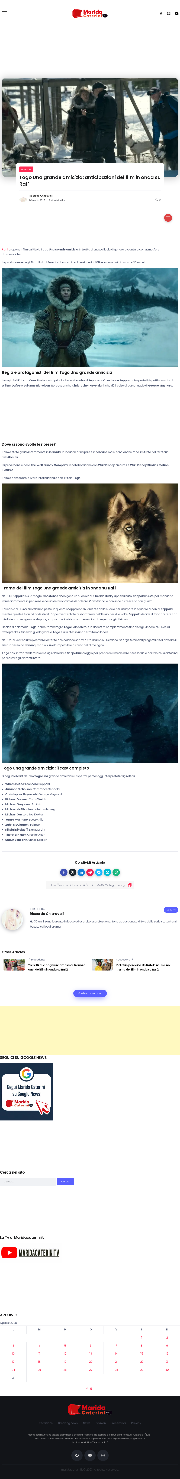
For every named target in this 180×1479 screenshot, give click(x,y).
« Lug (88, 1388)
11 (39, 1354)
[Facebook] (160, 13)
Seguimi (171, 909)
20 (90, 1362)
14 (116, 1354)
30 (167, 1370)
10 (13, 1354)
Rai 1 (5, 249)
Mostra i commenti (90, 993)
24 (13, 1370)
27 (90, 1370)
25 (39, 1370)
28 (116, 1370)
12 (65, 1354)
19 (65, 1362)
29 (141, 1370)
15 (141, 1354)
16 (167, 1354)
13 (90, 1354)
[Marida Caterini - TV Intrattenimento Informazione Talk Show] (90, 13)
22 (141, 1362)
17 (13, 1362)
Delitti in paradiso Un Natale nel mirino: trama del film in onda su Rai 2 (143, 967)
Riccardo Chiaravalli (40, 195)
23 (167, 1362)
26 (65, 1370)
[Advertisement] (90, 1030)
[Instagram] (167, 13)
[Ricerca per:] (28, 1181)
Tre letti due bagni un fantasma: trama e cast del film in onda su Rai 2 (56, 967)
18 (39, 1362)
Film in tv (26, 169)
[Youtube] (175, 13)
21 (116, 1362)
